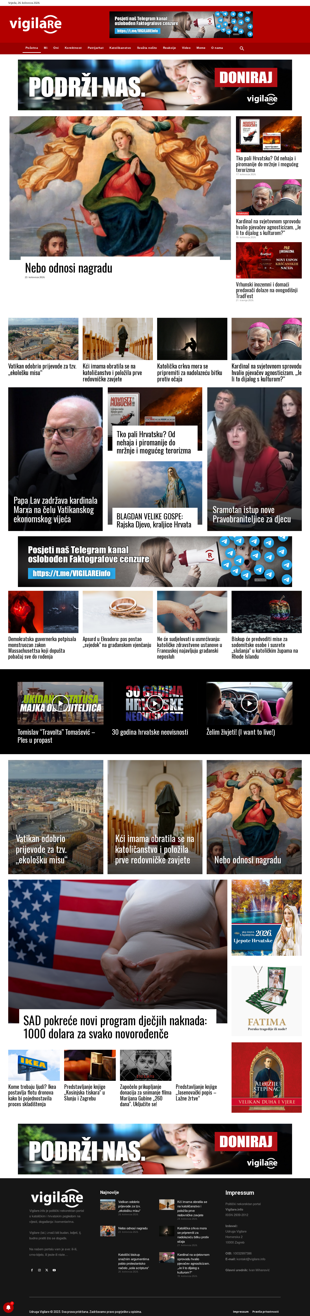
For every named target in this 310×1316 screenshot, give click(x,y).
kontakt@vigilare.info (251, 1259)
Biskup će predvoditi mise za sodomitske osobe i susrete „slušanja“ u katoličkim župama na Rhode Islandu (265, 647)
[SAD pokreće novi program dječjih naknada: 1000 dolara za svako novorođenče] (117, 951)
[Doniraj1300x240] (155, 113)
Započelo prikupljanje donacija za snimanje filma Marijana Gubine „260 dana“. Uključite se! (145, 1095)
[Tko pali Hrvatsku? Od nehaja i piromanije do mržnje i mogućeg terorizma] (269, 134)
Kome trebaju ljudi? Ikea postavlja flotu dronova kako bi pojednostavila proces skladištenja (32, 1095)
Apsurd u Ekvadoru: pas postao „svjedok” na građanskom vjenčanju (117, 641)
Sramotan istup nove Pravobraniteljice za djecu (252, 514)
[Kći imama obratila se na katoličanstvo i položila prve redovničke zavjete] (118, 339)
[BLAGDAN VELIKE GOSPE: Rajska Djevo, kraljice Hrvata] (155, 493)
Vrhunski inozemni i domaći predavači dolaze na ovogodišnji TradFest (267, 290)
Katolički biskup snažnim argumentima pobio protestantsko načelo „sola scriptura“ (133, 1261)
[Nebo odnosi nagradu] (120, 188)
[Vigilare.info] (53, 24)
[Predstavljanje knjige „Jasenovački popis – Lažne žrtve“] (201, 1065)
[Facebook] (32, 1270)
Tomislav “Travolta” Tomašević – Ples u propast (56, 736)
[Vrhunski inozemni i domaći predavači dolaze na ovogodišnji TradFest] (269, 260)
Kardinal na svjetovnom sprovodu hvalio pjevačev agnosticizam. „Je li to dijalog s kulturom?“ (268, 226)
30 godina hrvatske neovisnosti (150, 732)
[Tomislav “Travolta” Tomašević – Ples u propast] (61, 703)
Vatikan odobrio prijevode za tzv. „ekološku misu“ (42, 369)
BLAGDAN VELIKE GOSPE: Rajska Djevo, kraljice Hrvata (154, 520)
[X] (46, 1270)
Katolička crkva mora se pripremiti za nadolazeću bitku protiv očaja (189, 372)
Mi (238, 150)
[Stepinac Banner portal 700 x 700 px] (267, 1116)
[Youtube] (54, 1270)
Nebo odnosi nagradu (68, 267)
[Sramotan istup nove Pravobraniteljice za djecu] (254, 459)
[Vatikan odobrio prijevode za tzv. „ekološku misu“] (43, 339)
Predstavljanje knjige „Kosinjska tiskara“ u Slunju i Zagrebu (84, 1092)
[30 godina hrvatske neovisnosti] (155, 703)
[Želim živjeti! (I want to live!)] (249, 703)
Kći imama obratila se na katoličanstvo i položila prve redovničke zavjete (112, 372)
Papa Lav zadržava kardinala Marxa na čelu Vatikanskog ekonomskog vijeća (55, 509)
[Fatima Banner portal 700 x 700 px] (267, 1039)
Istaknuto (242, 213)
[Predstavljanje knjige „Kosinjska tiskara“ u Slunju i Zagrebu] (90, 1065)
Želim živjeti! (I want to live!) (240, 732)
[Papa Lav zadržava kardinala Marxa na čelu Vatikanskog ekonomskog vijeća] (55, 459)
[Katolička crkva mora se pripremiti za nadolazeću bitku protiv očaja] (192, 339)
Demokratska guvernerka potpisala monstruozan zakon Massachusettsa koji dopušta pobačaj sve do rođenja (42, 647)
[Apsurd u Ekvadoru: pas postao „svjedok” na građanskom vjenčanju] (118, 612)
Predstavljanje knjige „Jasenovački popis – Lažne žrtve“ (196, 1092)
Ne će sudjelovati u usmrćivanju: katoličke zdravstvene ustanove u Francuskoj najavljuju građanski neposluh (189, 647)
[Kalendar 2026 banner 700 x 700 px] (267, 918)
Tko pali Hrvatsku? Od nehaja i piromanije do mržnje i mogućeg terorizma (267, 163)
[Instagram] (39, 1270)
